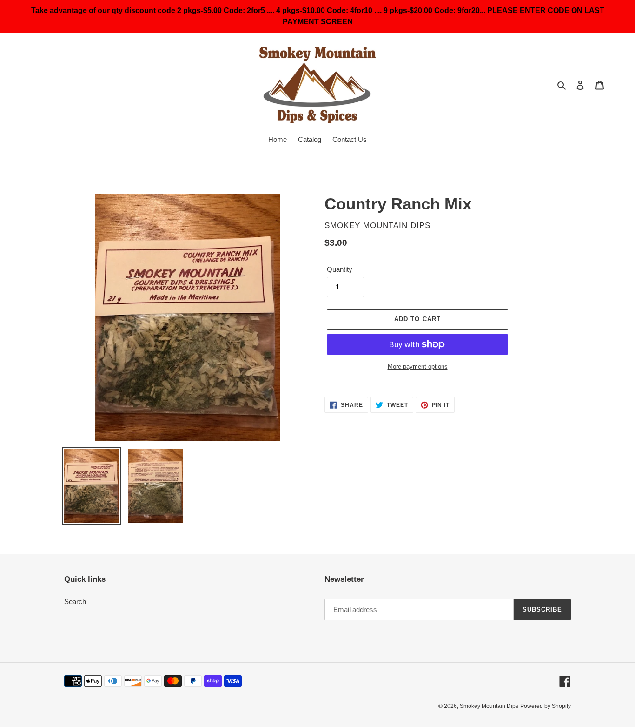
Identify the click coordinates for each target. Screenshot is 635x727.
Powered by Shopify (545, 706)
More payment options (418, 366)
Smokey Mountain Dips (489, 706)
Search (75, 602)
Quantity (339, 269)
